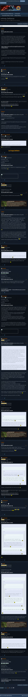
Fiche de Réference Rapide (6, 289)
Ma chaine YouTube (4, 101)
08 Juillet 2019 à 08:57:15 (8, 462)
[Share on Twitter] (4, 66)
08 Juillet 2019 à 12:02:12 (8, 572)
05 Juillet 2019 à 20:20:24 (8, 214)
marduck (4, 88)
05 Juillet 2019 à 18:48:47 (8, 192)
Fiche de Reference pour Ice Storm (18, 289)
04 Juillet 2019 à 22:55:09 (8, 74)
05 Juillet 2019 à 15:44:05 (8, 139)
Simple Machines (9, 695)
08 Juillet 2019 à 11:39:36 (8, 522)
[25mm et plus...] (8, 72)
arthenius (5, 500)
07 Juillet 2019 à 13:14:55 (8, 250)
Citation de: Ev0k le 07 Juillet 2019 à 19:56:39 (11, 464)
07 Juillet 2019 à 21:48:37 (8, 445)
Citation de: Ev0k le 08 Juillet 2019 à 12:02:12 (11, 639)
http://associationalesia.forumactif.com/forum (9, 105)
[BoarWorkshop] (8, 503)
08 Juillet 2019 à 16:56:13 (8, 669)
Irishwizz (4, 246)
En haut (2, 687)
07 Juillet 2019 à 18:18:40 (8, 343)
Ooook (4, 69)
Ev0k (3, 183)
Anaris (4, 268)
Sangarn (4, 156)
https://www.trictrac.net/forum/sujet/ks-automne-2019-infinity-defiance (13, 47)
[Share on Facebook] (2, 66)
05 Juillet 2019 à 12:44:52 (8, 114)
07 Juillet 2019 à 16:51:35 (8, 279)
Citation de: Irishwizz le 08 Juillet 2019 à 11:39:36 (12, 575)
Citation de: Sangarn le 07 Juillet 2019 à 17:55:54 (12, 347)
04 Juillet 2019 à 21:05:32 (8, 31)
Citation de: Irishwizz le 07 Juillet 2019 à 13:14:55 (12, 413)
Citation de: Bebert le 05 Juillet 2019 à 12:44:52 (11, 141)
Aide (22, 695)
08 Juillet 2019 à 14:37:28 (8, 637)
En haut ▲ (26, 695)
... (10, 687)
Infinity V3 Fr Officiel (5, 290)
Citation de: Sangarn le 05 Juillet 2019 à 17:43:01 (12, 253)
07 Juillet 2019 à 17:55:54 (8, 305)
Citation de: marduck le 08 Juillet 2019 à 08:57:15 (12, 525)
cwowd (2, 119)
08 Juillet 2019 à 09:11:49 (8, 505)
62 (12, 687)
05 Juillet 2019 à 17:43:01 (8, 165)
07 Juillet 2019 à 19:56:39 (8, 410)
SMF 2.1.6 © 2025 (3, 695)
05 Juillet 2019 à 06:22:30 (8, 92)
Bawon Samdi (6, 134)
